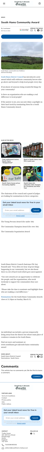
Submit (36, 210)
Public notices (6, 404)
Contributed (6, 28)
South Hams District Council (12, 77)
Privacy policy (6, 400)
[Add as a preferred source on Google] (24, 29)
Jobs (3, 402)
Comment (37, 377)
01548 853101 (12, 445)
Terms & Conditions (8, 396)
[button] (4, 3)
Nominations (6, 297)
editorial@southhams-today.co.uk (16, 448)
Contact (4, 398)
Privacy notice (20, 215)
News (3, 17)
